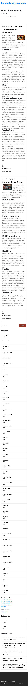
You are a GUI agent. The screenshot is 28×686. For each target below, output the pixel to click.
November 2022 (7, 551)
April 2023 (5, 522)
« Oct (2, 612)
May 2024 (5, 448)
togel (4, 626)
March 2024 (6, 460)
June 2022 (5, 579)
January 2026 (6, 346)
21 (2, 605)
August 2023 (6, 500)
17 (6, 603)
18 (8, 603)
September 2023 (7, 494)
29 (3, 606)
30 (5, 606)
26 (9, 605)
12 (9, 601)
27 (11, 605)
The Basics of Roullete (9, 31)
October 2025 (6, 358)
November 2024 (7, 414)
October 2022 (6, 556)
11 (8, 601)
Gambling (5, 620)
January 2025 (6, 403)
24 (6, 605)
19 (9, 603)
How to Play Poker (12, 182)
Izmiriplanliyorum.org (9, 3)
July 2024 (5, 437)
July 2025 (5, 375)
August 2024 (6, 431)
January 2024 (6, 471)
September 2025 (7, 363)
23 (5, 605)
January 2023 (6, 539)
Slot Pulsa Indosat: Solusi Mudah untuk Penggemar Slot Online (13, 638)
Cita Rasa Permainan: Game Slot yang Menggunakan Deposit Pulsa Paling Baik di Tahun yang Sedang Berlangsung (14, 665)
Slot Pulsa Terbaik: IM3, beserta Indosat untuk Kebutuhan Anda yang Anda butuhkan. (14, 652)
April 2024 (5, 454)
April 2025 (5, 386)
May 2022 (5, 585)
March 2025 (6, 392)
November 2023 (7, 483)
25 (8, 605)
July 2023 (5, 505)
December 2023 (7, 477)
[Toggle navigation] (26, 3)
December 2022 (7, 545)
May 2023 (5, 517)
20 (11, 603)
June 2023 (5, 511)
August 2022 (6, 568)
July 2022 (5, 573)
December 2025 (7, 352)
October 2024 (6, 420)
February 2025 (7, 397)
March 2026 (6, 341)
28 (2, 606)
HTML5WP (20, 683)
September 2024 (7, 426)
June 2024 (5, 443)
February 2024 (7, 465)
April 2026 (5, 335)
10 (6, 601)
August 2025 (6, 369)
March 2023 (6, 528)
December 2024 (7, 409)
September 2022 (7, 562)
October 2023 (6, 488)
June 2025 (5, 380)
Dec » (6, 612)
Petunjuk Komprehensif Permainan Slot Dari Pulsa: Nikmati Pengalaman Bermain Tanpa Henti (14, 645)
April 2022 (5, 590)
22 (3, 605)
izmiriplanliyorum (6, 168)
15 (3, 603)
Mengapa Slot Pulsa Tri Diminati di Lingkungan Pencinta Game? (12, 659)
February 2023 (7, 534)
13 (11, 601)
